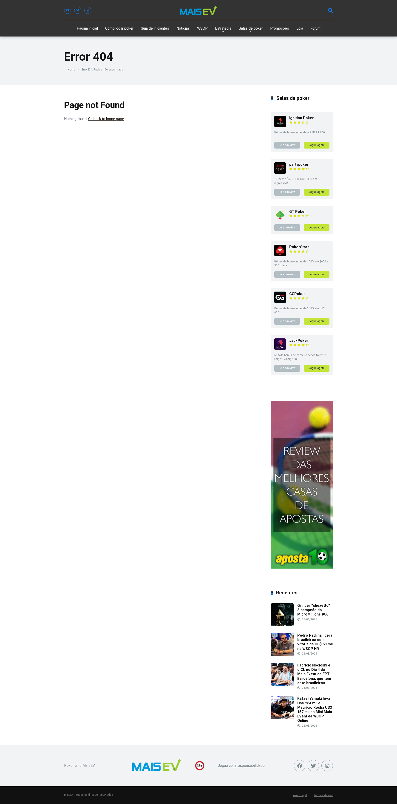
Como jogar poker (119, 28)
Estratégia (223, 28)
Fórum (315, 28)
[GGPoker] (280, 302)
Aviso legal (300, 795)
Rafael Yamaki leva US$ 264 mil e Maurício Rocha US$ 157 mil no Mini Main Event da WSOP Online (314, 709)
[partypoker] (280, 172)
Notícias (183, 28)
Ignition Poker (301, 118)
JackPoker (298, 340)
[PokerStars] (280, 255)
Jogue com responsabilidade (241, 765)
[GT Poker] (280, 219)
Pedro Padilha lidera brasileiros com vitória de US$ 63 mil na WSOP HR (315, 642)
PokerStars (299, 247)
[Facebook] (67, 10)
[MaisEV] (198, 10)
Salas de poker (251, 28)
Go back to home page (106, 119)
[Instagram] (87, 10)
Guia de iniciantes (155, 28)
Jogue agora (317, 145)
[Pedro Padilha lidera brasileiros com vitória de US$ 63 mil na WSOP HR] (282, 655)
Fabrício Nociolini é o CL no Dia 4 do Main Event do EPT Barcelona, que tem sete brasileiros (314, 674)
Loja (299, 28)
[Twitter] (77, 10)
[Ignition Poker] (280, 126)
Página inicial (87, 28)
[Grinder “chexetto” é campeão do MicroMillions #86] (282, 625)
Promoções (279, 28)
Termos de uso (323, 795)
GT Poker (297, 211)
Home (71, 69)
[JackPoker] (280, 348)
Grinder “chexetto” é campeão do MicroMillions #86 (313, 609)
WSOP (202, 28)
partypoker (299, 164)
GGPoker (297, 294)
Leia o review (287, 145)
